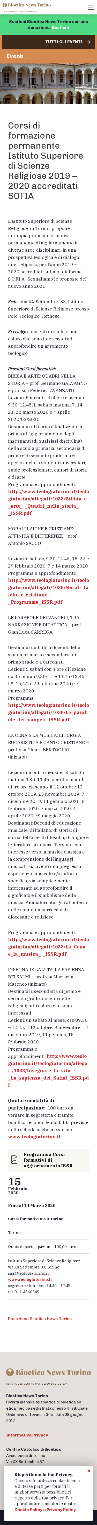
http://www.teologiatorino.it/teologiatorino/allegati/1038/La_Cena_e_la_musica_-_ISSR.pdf (48, 947)
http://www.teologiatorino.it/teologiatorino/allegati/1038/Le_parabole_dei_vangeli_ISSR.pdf (48, 712)
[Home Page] (27, 7)
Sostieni (60, 27)
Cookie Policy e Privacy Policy (45, 1509)
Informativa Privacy (27, 1435)
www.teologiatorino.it (34, 1137)
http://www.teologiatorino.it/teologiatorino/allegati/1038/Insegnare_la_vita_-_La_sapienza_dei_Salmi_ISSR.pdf (48, 1070)
